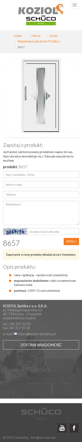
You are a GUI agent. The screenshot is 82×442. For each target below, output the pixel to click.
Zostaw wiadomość (41, 345)
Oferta (35, 35)
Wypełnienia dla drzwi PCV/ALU (39, 41)
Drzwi (54, 35)
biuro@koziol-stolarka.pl (37, 334)
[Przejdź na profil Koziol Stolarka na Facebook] (74, 428)
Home (18, 35)
